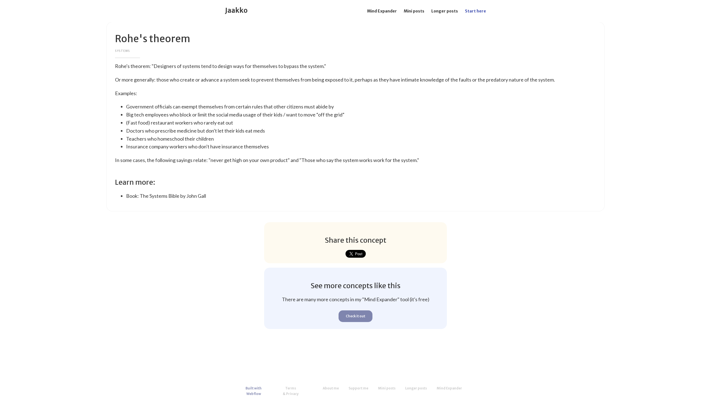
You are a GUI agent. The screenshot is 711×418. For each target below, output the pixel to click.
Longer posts (444, 11)
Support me (358, 388)
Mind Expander (382, 11)
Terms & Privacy (291, 391)
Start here (475, 11)
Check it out (355, 316)
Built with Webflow (254, 391)
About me (331, 388)
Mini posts (414, 11)
